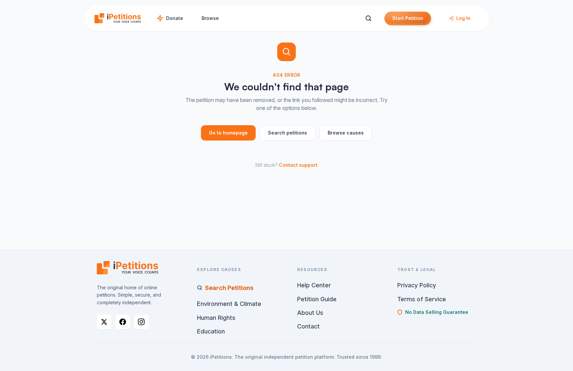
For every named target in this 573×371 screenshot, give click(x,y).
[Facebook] (122, 322)
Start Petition (407, 18)
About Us (310, 312)
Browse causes (346, 133)
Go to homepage (228, 133)
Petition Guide (317, 299)
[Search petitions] (368, 18)
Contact (308, 326)
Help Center (314, 285)
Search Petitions (229, 287)
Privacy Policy (416, 285)
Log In (463, 18)
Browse (210, 18)
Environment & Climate (229, 303)
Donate (174, 18)
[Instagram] (141, 322)
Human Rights (216, 317)
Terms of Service (421, 299)
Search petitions (287, 133)
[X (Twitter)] (104, 322)
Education (211, 331)
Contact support (298, 165)
